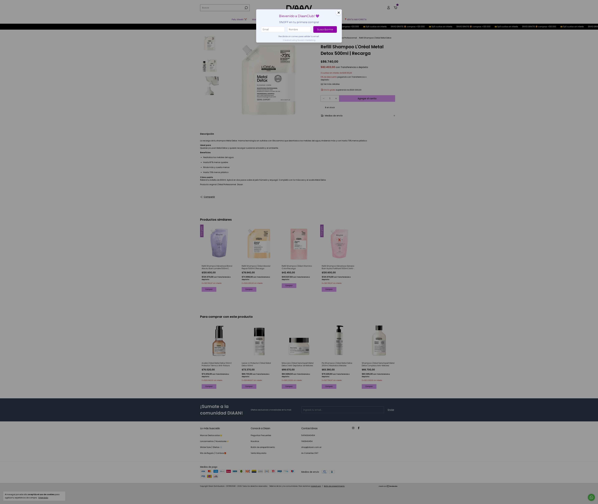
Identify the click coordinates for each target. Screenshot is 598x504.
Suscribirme (325, 29)
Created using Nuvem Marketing (299, 40)
